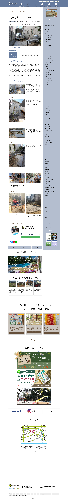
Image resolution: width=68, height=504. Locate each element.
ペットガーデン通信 (48, 177)
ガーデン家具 (48, 128)
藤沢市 (46, 209)
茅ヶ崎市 (46, 205)
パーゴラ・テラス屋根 (50, 95)
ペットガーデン (49, 62)
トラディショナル (49, 60)
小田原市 (46, 211)
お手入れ (47, 183)
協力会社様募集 (41, 1)
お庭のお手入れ (49, 6)
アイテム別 (48, 74)
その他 (47, 31)
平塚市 (46, 201)
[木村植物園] (12, 3)
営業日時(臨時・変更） (49, 25)
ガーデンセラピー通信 (49, 179)
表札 (46, 134)
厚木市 (46, 213)
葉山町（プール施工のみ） (49, 227)
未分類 (46, 195)
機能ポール (48, 169)
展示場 (47, 29)
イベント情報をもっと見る (33, 340)
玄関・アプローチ (50, 68)
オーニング (47, 126)
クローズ (48, 43)
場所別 (38, 21)
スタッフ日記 (48, 185)
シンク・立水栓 (49, 110)
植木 (32, 24)
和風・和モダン (49, 58)
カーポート (48, 140)
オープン (48, 39)
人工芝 (48, 82)
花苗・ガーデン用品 (21, 6)
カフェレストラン (28, 6)
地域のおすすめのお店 (49, 187)
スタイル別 (25, 21)
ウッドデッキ (11, 24)
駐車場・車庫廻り (50, 70)
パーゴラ (47, 146)
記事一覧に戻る (25, 247)
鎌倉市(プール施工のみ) (48, 223)
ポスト (47, 136)
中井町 (46, 219)
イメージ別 (29, 21)
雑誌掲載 (47, 173)
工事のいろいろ (48, 189)
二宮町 (46, 217)
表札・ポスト (49, 86)
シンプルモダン (49, 56)
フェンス (47, 138)
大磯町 (46, 215)
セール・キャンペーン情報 (50, 23)
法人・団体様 (56, 6)
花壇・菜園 (49, 106)
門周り (48, 66)
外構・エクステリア (42, 6)
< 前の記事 (13, 247)
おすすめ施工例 (20, 21)
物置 (47, 108)
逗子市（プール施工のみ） (49, 225)
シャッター (48, 76)
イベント (47, 27)
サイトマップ (52, 1)
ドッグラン (35, 6)
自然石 (16, 24)
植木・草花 (24, 24)
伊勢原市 (46, 207)
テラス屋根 (19, 24)
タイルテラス (48, 144)
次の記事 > (36, 247)
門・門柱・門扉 (49, 80)
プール (47, 124)
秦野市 (46, 203)
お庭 (36, 21)
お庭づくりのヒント (49, 191)
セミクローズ (49, 41)
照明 (27, 24)
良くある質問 (48, 181)
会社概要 (57, 1)
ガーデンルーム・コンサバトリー (51, 98)
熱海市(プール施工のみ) (48, 221)
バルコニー (48, 78)
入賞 (46, 175)
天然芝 (48, 84)
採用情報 (47, 1)
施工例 (33, 21)
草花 (47, 161)
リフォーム (48, 116)
